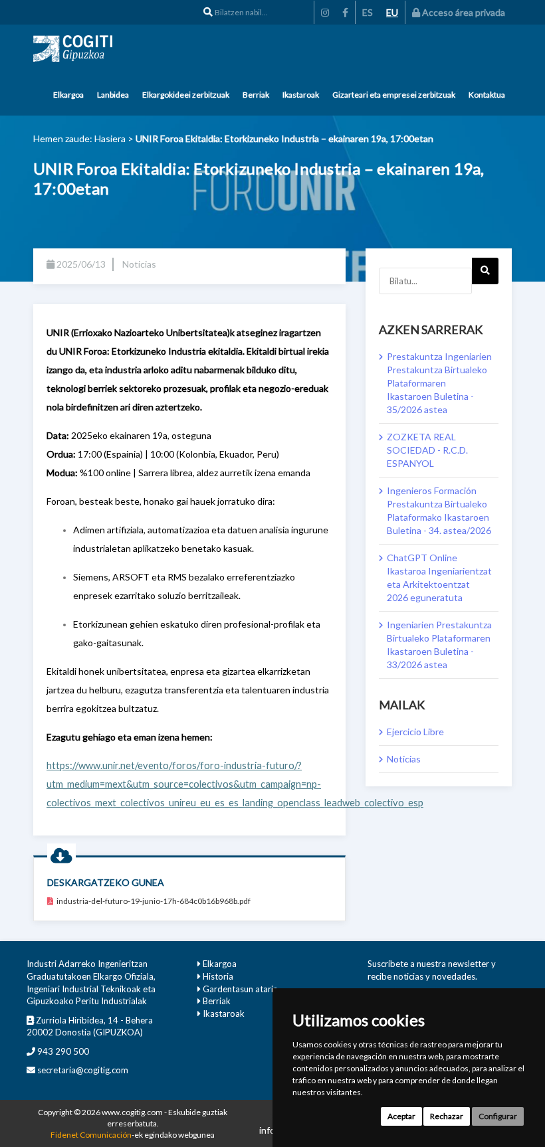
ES (367, 12)
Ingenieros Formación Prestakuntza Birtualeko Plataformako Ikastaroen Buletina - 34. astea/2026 (439, 510)
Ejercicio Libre (415, 731)
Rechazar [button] (446, 1116)
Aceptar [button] (401, 1116)
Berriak (256, 95)
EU (392, 12)
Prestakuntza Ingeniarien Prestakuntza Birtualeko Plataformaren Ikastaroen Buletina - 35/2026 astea (439, 383)
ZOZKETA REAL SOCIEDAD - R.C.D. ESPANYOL (427, 450)
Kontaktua (487, 95)
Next (485, 271)
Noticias (404, 758)
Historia (218, 976)
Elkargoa (68, 95)
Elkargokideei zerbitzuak (185, 95)
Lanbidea (113, 95)
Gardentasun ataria (240, 989)
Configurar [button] (498, 1116)
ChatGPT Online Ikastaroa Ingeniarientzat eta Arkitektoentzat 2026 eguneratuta (439, 577)
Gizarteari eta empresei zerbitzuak (393, 95)
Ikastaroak (300, 95)
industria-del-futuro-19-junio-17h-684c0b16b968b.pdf (153, 901)
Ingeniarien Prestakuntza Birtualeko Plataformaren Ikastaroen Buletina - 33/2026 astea (439, 644)
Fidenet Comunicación (91, 1135)
